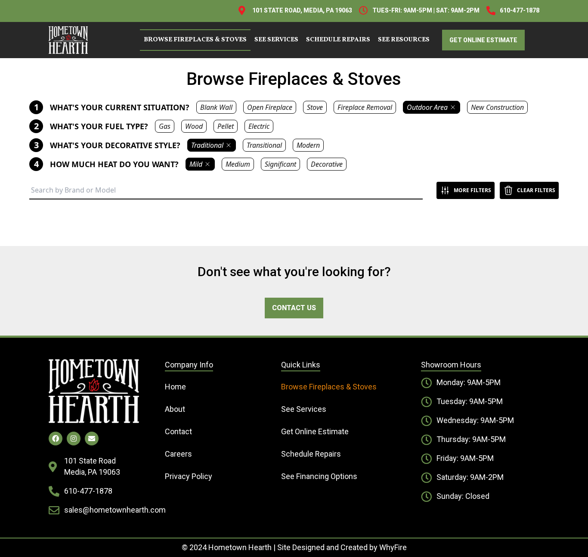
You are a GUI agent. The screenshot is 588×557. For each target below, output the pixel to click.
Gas (164, 126)
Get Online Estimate (315, 431)
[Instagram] (73, 438)
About (175, 409)
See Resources (404, 39)
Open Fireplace (269, 107)
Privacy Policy (188, 476)
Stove (315, 107)
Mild (195, 164)
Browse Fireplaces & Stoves (195, 39)
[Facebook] (55, 438)
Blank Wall (216, 107)
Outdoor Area (427, 107)
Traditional (207, 145)
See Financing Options (319, 476)
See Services (276, 39)
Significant (280, 164)
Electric (258, 126)
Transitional (264, 145)
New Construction (497, 107)
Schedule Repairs (338, 39)
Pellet (225, 126)
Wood (194, 126)
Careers (178, 453)
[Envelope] (92, 438)
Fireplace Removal (364, 107)
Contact (178, 431)
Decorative (327, 164)
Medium (238, 164)
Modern (308, 145)
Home (175, 386)
